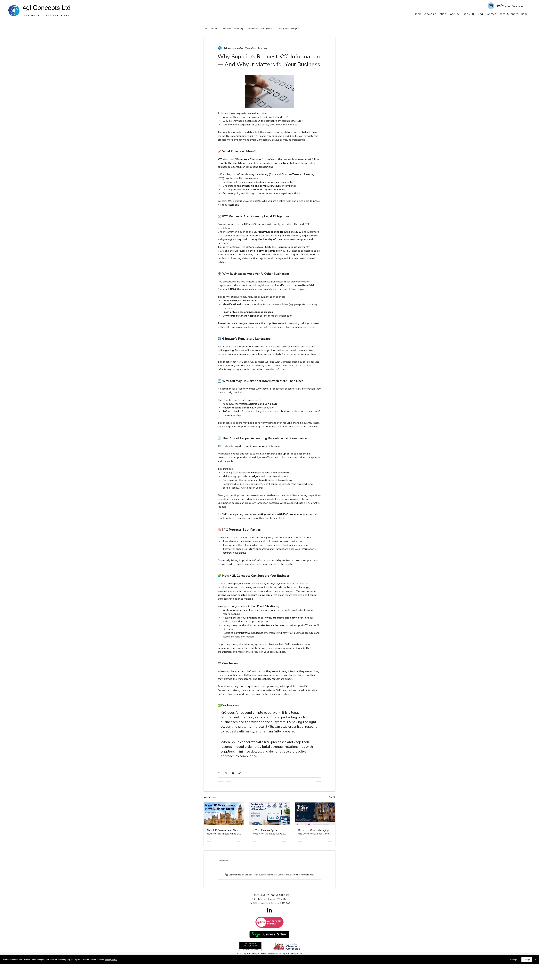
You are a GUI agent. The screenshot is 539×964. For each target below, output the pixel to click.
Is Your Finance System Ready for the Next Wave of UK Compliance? (269, 834)
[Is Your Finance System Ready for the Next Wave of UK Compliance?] (269, 815)
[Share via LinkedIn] (232, 774)
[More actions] (319, 48)
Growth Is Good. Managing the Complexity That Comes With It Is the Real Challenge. (314, 834)
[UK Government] (224, 815)
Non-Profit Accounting (233, 28)
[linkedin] (269, 913)
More (307, 28)
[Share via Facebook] (219, 774)
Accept (527, 959)
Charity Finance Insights (288, 28)
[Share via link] (239, 774)
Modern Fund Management (260, 28)
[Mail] (491, 5)
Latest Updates (210, 28)
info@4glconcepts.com (510, 6)
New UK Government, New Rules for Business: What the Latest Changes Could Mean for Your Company (224, 834)
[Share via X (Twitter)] (225, 774)
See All (332, 799)
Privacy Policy (111, 959)
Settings (513, 959)
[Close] (535, 959)
